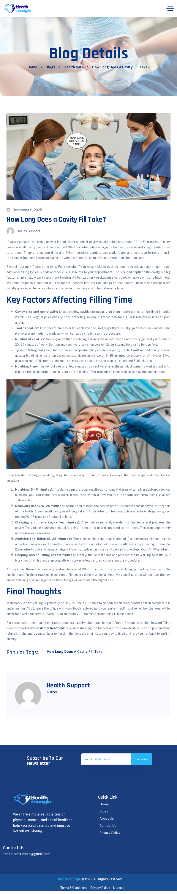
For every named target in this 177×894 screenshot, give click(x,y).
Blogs (50, 67)
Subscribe (141, 759)
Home (32, 67)
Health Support (28, 231)
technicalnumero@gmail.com (26, 854)
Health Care (74, 67)
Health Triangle (69, 879)
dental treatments (53, 628)
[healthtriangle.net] (17, 9)
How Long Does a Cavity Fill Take (75, 652)
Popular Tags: (22, 652)
